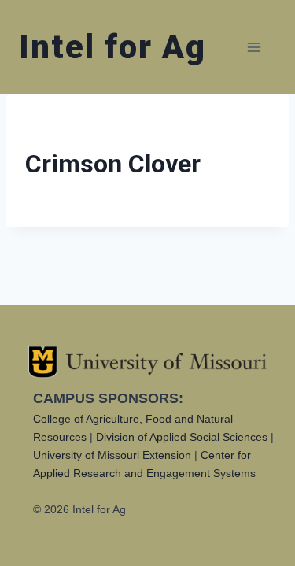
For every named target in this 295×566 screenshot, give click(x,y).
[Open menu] (253, 47)
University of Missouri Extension (112, 455)
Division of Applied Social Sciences (181, 437)
